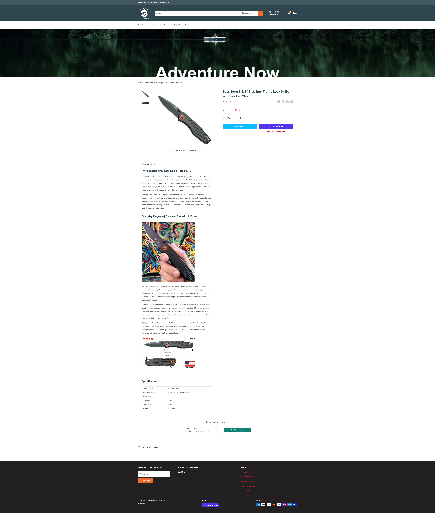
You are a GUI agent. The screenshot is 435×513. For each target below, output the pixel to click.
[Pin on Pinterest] (283, 101)
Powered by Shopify (145, 503)
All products (149, 83)
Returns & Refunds (248, 477)
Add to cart (239, 126)
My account (273, 14)
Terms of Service (248, 486)
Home (140, 83)
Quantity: (227, 118)
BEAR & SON (227, 102)
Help (187, 25)
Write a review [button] (237, 430)
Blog (165, 25)
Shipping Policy (247, 490)
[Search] (260, 13)
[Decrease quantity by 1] (234, 117)
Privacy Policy (247, 481)
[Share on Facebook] (278, 101)
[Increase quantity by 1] (246, 117)
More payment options (276, 131)
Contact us (245, 472)
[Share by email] (291, 101)
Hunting (154, 25)
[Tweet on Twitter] (287, 101)
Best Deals (142, 25)
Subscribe (146, 481)
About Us (177, 25)
